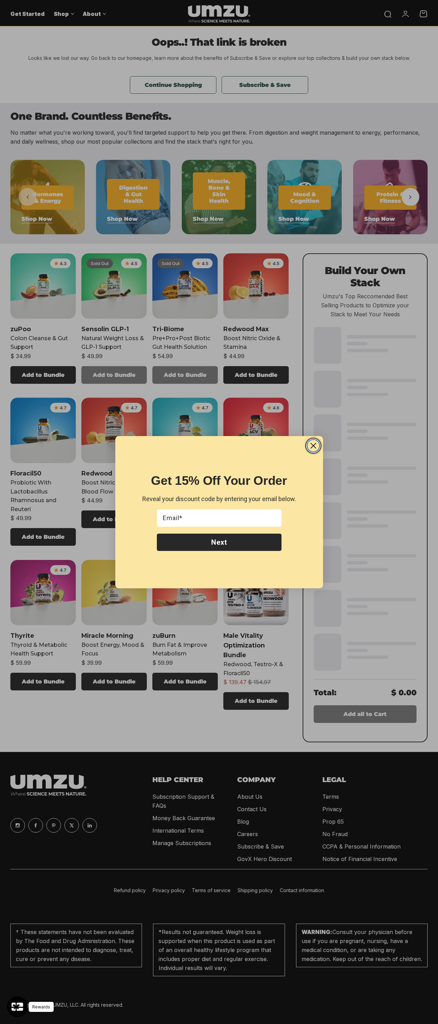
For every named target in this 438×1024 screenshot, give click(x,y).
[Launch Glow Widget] (17, 1006)
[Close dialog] (313, 445)
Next (219, 542)
